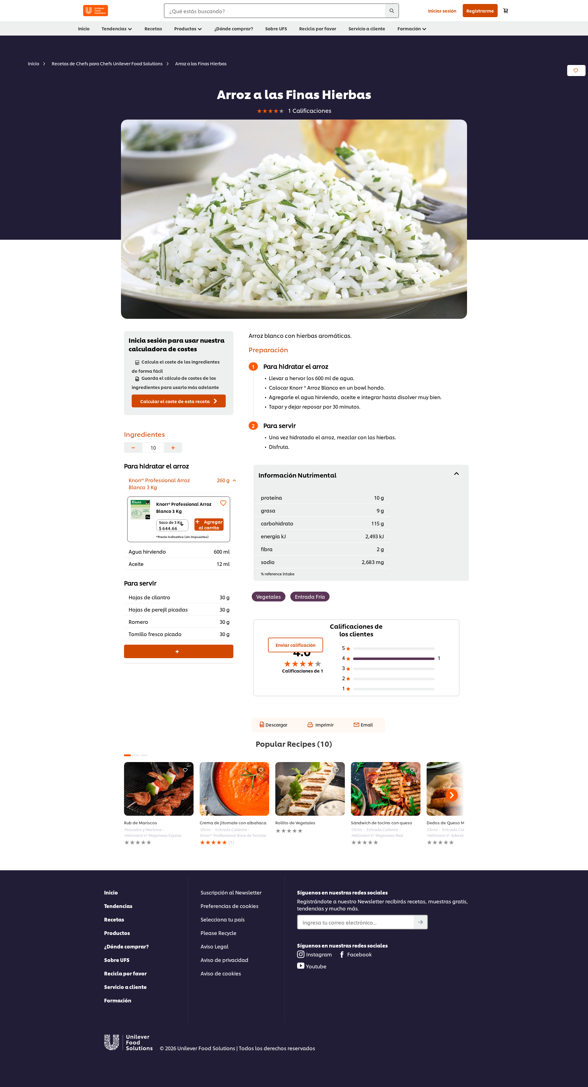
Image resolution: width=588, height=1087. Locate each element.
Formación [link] (409, 28)
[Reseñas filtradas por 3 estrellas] (394, 669)
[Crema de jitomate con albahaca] (234, 789)
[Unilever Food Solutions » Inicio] (95, 10)
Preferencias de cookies (229, 905)
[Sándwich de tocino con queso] (385, 789)
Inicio (111, 892)
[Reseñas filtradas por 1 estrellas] (394, 689)
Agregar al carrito (211, 524)
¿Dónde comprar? (126, 946)
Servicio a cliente (125, 986)
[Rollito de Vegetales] (310, 789)
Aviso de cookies (221, 973)
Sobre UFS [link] (276, 28)
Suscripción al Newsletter (231, 892)
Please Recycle (218, 932)
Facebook (359, 954)
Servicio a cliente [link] (367, 28)
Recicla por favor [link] (317, 28)
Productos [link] (185, 28)
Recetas (114, 919)
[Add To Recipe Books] (576, 70)
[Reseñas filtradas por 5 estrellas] (394, 648)
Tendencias (118, 905)
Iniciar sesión (442, 10)
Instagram (319, 954)
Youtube (316, 966)
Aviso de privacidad (224, 959)
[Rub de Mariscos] (159, 789)
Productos (117, 932)
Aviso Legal (214, 946)
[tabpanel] (159, 804)
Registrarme (480, 10)
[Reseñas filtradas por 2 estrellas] (394, 679)
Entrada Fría (310, 596)
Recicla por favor (125, 973)
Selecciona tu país (223, 919)
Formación (117, 1000)
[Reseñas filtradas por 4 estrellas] (394, 659)
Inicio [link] (83, 28)
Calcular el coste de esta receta (175, 401)
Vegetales (268, 596)
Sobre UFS (117, 959)
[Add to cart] (505, 10)
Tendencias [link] (114, 28)
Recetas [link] (153, 28)
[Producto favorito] (223, 503)
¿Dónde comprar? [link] (233, 28)
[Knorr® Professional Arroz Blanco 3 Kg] (140, 509)
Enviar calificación (295, 645)
